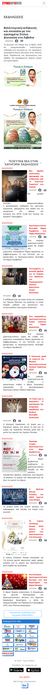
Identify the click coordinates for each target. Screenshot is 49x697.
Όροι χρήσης (24, 677)
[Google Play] (16, 670)
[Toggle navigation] (44, 3)
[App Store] (33, 670)
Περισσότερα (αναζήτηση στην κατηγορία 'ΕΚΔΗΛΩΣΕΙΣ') (23, 613)
